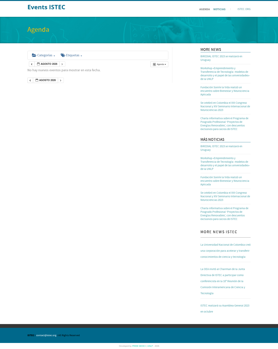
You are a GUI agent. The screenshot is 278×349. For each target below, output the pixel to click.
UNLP (150, 346)
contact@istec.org (46, 335)
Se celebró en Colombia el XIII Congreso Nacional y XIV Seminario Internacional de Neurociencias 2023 (225, 106)
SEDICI (142, 346)
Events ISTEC (46, 7)
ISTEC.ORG (244, 9)
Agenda (204, 9)
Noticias (219, 9)
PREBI (135, 346)
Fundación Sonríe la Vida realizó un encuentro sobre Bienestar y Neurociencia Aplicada (224, 91)
